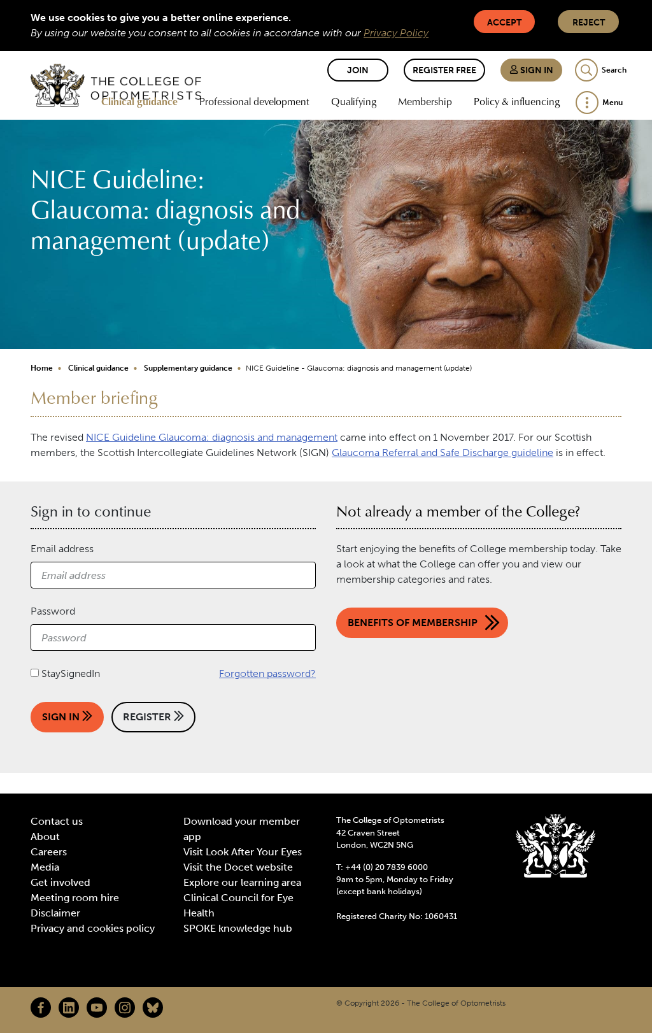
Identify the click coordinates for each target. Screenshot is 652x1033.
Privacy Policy (396, 33)
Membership (425, 101)
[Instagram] (125, 1007)
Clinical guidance (139, 101)
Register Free (444, 70)
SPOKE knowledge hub (237, 928)
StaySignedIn (70, 673)
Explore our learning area (242, 882)
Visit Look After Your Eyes (242, 852)
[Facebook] (41, 1007)
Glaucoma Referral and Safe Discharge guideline (442, 452)
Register (148, 717)
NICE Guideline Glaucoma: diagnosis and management (211, 437)
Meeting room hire (75, 898)
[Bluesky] (153, 1007)
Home (42, 368)
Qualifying (353, 101)
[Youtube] (97, 1007)
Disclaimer (55, 913)
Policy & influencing (517, 101)
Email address (62, 549)
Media (45, 867)
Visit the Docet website (238, 867)
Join (358, 70)
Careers (49, 852)
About (45, 836)
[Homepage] (116, 85)
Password (53, 611)
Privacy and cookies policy (93, 928)
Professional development (254, 101)
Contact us (57, 821)
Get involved (60, 882)
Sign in (535, 70)
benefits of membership (413, 622)
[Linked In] (69, 1007)
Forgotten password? (267, 673)
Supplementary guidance (188, 368)
